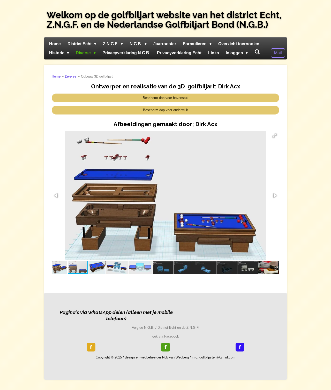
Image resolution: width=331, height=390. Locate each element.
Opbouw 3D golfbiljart (97, 76)
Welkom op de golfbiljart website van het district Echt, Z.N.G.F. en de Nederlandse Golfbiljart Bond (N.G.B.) (164, 20)
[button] (274, 136)
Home (56, 76)
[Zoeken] (257, 52)
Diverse (70, 76)
